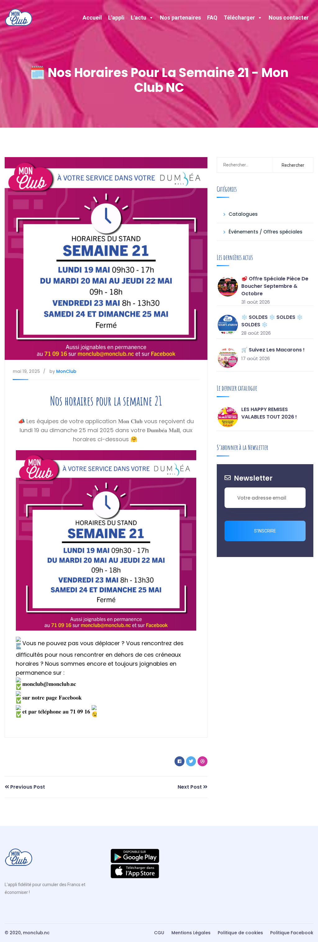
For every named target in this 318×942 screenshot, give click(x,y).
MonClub (66, 371)
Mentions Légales (191, 933)
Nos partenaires (180, 17)
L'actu (138, 17)
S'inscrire (265, 530)
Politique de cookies (240, 933)
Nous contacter (289, 17)
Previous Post (27, 786)
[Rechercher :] (248, 165)
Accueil (92, 17)
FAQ (212, 17)
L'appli (116, 17)
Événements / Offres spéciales (265, 232)
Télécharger (239, 17)
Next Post (190, 786)
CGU (159, 933)
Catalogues (243, 214)
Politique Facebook (291, 933)
